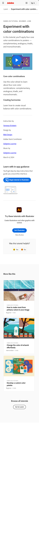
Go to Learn (19, 407)
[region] (19, 298)
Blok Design (7, 134)
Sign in (33, 3)
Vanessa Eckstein (9, 125)
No (25, 249)
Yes (17, 249)
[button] (26, 3)
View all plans (19, 235)
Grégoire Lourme (9, 143)
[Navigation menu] (3, 3)
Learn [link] (6, 9)
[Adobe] (10, 3)
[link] (5, 10)
